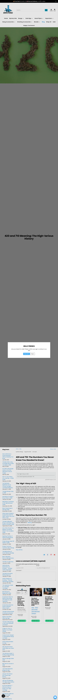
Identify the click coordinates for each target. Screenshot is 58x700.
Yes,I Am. (26, 354)
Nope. (32, 354)
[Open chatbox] (55, 697)
